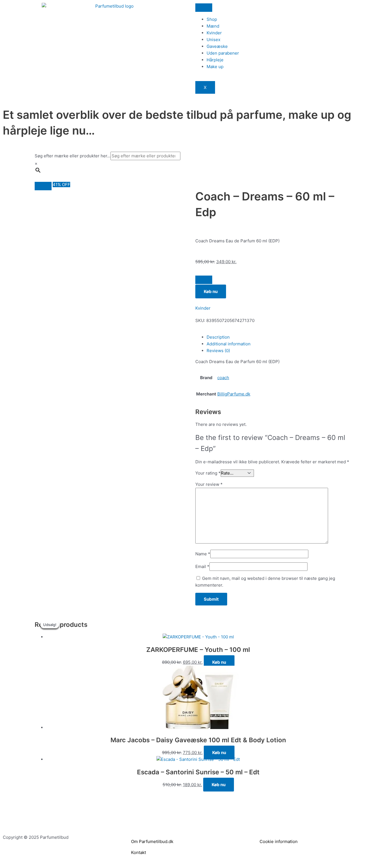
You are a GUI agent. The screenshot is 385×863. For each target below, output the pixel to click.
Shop (212, 19)
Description (218, 337)
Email (202, 566)
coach (223, 377)
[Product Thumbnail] (43, 186)
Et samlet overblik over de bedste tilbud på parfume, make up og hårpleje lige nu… (177, 122)
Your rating (208, 473)
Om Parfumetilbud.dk (152, 841)
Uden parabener (223, 53)
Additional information (229, 343)
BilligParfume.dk (233, 394)
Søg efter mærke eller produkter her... (72, 155)
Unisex (213, 39)
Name (202, 553)
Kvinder (214, 32)
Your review (209, 484)
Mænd (213, 26)
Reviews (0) (218, 350)
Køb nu (211, 291)
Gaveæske (217, 46)
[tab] (278, 337)
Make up (215, 66)
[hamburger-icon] (203, 7)
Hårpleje (215, 59)
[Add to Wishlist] (203, 280)
